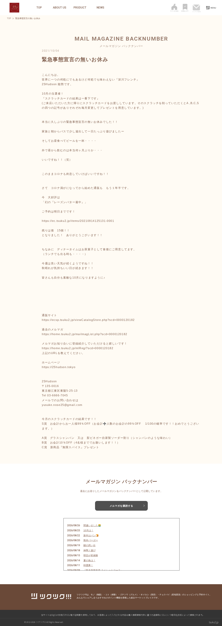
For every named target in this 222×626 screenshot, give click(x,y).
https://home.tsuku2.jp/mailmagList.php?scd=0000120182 (84, 334)
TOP (39, 7)
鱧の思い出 (89, 545)
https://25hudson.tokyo (58, 367)
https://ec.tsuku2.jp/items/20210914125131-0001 (78, 220)
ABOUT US (59, 7)
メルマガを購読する (121, 505)
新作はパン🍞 (91, 535)
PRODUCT (80, 7)
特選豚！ (88, 565)
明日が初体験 (90, 555)
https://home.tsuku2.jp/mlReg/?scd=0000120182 (77, 348)
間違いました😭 (92, 525)
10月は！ (88, 530)
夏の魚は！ (89, 560)
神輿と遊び (89, 550)
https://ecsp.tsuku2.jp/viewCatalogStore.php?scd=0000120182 (88, 319)
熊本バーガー (90, 540)
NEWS (100, 7)
